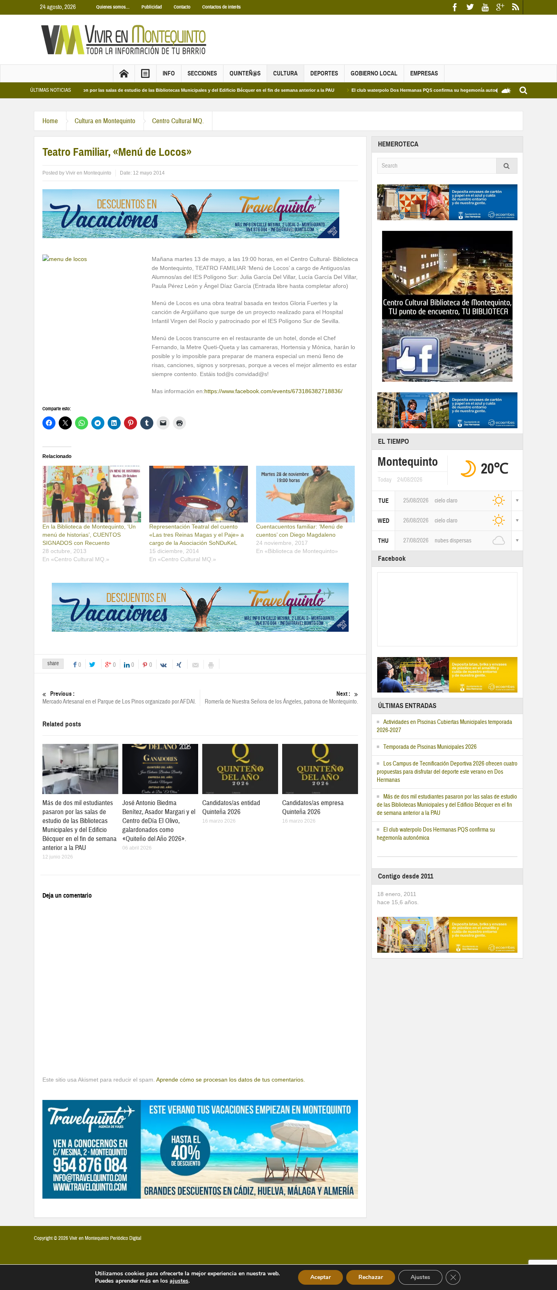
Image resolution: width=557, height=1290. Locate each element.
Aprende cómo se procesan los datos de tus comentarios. (230, 1079)
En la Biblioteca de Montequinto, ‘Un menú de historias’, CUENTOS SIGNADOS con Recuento (89, 534)
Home (50, 121)
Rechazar (370, 1277)
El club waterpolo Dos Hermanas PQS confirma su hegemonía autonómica (398, 90)
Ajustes (420, 1277)
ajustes (179, 1281)
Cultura (285, 73)
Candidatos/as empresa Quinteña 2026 (313, 807)
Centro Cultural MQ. (178, 121)
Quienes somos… (113, 7)
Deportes (324, 73)
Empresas (424, 73)
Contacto (182, 7)
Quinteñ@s (245, 73)
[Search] (506, 166)
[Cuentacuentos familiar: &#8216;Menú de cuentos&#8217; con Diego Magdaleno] (305, 494)
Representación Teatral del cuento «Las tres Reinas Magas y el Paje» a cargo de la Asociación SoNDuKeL (196, 534)
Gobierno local (374, 73)
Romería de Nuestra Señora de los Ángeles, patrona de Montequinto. (281, 698)
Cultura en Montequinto (105, 121)
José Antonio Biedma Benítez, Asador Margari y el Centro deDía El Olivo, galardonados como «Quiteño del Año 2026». (158, 821)
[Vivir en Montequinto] (125, 39)
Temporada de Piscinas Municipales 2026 (430, 747)
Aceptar (320, 1277)
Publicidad (151, 7)
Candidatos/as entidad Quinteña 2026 (231, 807)
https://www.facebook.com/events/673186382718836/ (273, 391)
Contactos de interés (221, 7)
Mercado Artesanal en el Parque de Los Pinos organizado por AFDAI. (119, 698)
